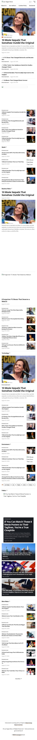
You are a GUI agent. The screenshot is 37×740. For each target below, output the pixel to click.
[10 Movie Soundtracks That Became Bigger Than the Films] (31, 625)
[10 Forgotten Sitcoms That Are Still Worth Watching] (31, 346)
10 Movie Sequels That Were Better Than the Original (13, 607)
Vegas (18, 484)
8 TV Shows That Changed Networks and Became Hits (13, 121)
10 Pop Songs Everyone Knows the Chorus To (13, 662)
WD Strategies (17, 735)
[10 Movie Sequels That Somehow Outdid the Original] (18, 21)
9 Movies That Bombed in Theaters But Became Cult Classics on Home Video (12, 634)
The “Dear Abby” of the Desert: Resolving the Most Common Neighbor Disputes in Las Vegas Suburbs (18, 591)
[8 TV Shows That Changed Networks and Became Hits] (31, 121)
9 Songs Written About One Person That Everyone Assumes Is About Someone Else (13, 180)
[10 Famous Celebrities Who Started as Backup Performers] (31, 328)
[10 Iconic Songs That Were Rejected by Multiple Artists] (31, 311)
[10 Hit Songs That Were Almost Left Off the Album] (31, 643)
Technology (5, 353)
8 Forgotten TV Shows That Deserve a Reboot (16, 300)
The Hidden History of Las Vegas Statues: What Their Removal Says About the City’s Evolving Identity (17, 554)
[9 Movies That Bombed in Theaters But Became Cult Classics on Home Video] (31, 634)
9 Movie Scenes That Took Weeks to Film (12, 616)
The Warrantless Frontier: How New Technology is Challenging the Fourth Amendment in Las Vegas (18, 573)
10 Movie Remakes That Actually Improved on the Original (13, 139)
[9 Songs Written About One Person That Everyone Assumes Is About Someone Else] (31, 180)
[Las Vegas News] (7, 2)
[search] (26, 2)
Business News (6, 189)
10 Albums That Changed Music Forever (15, 80)
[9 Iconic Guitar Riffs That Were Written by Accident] (31, 153)
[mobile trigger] (33, 2)
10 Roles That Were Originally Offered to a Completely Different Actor (13, 337)
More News (5, 601)
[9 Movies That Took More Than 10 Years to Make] (31, 671)
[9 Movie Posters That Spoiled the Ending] (31, 319)
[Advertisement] (18, 252)
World (4, 147)
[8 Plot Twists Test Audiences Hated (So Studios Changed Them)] (31, 130)
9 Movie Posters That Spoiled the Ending (13, 319)
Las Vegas (7, 484)
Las (13, 484)
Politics (4, 490)
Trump (30, 484)
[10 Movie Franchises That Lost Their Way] (31, 162)
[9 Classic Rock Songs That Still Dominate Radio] (31, 653)
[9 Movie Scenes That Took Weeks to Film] (31, 616)
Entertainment (8, 37)
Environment (6, 444)
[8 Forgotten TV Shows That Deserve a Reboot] (18, 285)
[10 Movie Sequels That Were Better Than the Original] (31, 607)
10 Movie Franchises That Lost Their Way (13, 162)
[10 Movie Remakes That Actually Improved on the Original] (31, 139)
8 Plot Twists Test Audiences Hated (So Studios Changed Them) (12, 130)
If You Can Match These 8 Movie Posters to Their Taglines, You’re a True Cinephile (18, 526)
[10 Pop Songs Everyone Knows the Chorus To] (31, 662)
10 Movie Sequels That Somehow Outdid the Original (18, 41)
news (24, 484)
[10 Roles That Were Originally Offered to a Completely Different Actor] (31, 337)
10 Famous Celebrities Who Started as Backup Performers (12, 328)
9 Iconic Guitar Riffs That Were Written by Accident (13, 153)
